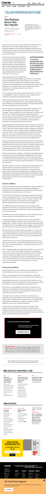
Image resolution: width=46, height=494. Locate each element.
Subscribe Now (35, 453)
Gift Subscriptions (31, 476)
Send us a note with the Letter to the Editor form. (26, 362)
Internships (37, 474)
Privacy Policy (16, 476)
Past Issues (17, 474)
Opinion (14, 6)
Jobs (36, 473)
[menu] (13, 3)
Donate (39, 3)
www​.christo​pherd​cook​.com (33, 351)
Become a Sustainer (24, 475)
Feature (6, 17)
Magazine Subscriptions (31, 473)
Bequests (24, 476)
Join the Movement (9, 489)
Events (28, 6)
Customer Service (30, 478)
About (29, 3)
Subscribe (34, 3)
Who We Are (17, 473)
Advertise (24, 477)
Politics (8, 6)
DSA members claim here (23, 332)
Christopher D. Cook (9, 34)
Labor (3, 6)
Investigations (21, 6)
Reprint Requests (37, 476)
